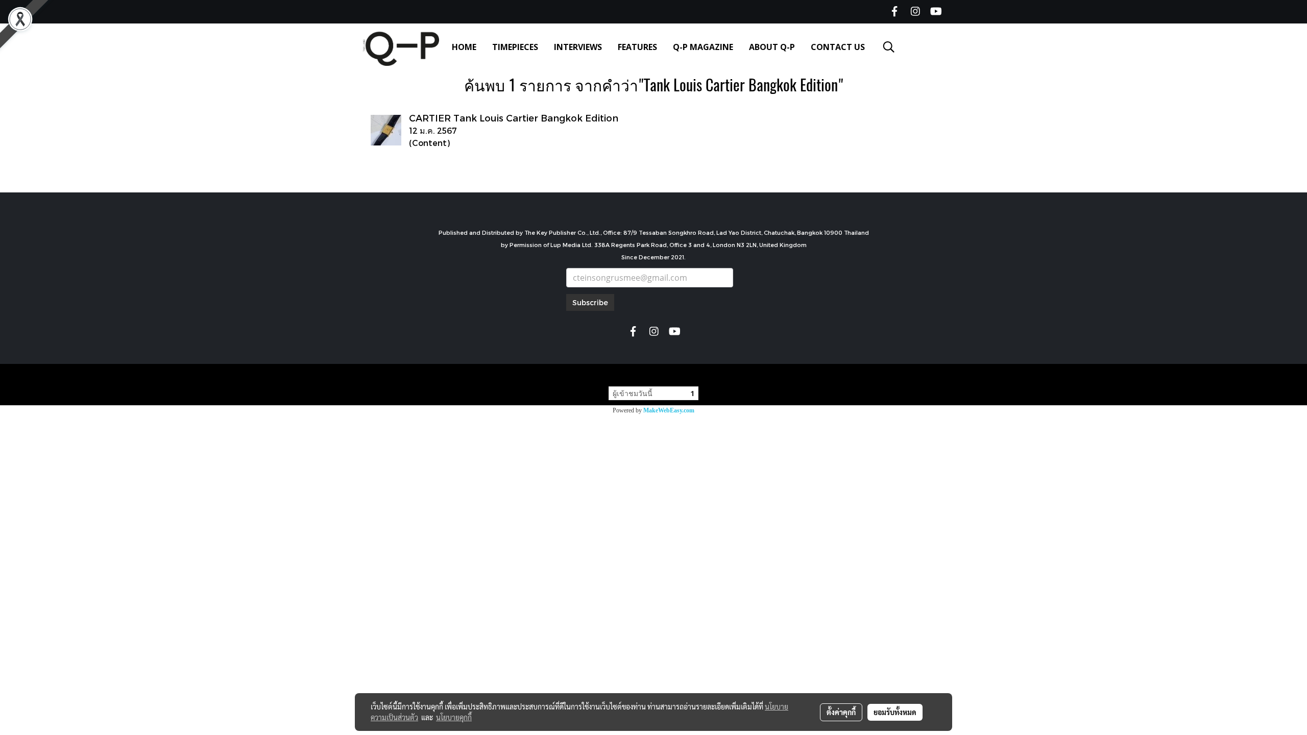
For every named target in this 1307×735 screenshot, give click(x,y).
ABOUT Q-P (772, 47)
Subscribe (590, 302)
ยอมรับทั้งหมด (895, 712)
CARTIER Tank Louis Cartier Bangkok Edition (513, 117)
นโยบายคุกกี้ (454, 717)
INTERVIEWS (578, 47)
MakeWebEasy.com (668, 410)
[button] (889, 47)
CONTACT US (838, 47)
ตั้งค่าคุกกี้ (841, 712)
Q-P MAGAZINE (703, 47)
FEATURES (637, 47)
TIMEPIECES (515, 47)
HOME (464, 47)
